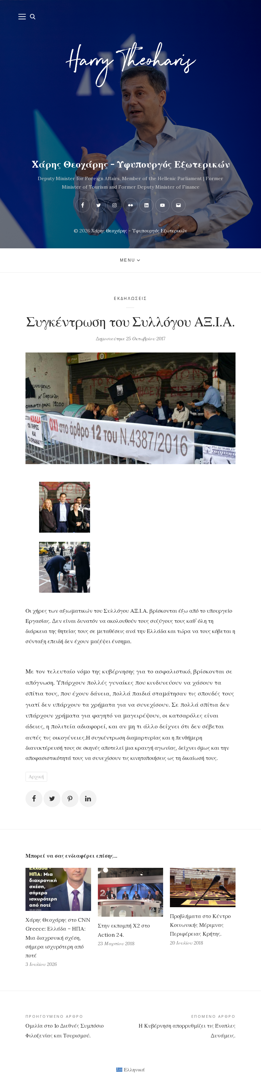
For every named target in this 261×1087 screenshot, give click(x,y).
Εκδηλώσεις (130, 298)
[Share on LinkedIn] (88, 798)
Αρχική (36, 777)
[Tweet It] (52, 798)
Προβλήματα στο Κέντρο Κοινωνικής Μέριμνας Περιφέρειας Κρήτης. (200, 925)
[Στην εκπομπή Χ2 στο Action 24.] (130, 892)
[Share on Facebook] (33, 798)
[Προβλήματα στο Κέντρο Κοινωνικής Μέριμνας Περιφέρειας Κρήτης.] (203, 887)
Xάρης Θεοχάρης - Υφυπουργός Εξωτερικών (131, 164)
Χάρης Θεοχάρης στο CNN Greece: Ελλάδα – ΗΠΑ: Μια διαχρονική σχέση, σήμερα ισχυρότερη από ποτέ (57, 937)
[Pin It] (70, 798)
